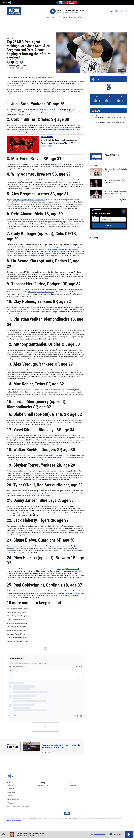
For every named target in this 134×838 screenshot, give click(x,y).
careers (109, 818)
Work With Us (10, 789)
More (86, 17)
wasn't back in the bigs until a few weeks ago (50, 455)
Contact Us (10, 785)
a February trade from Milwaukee (57, 130)
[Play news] (109, 88)
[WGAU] (67, 2)
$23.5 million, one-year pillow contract (41, 292)
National (10, 38)
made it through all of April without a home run (29, 200)
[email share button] (16, 62)
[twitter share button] (12, 62)
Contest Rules (11, 792)
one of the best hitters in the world (41, 110)
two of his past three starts (45, 164)
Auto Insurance (47, 146)
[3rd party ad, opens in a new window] (23, 144)
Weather (53, 17)
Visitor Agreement (59, 818)
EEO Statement (11, 796)
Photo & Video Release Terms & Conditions (19, 806)
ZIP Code (94, 216)
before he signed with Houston (73, 593)
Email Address (103, 216)
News (47, 17)
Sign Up (108, 226)
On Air (59, 17)
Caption (122, 70)
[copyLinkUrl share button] (21, 62)
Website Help (72, 785)
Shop (70, 17)
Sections (5, 2)
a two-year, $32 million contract (68, 569)
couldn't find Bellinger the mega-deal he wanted (63, 249)
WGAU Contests (112, 155)
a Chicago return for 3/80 (58, 251)
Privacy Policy (70, 818)
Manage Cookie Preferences (14, 820)
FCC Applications (11, 803)
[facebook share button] (8, 62)
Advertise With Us (78, 17)
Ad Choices (98, 818)
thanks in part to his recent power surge (36, 495)
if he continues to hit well (34, 253)
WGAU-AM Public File (13, 799)
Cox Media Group (15, 818)
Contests (65, 17)
